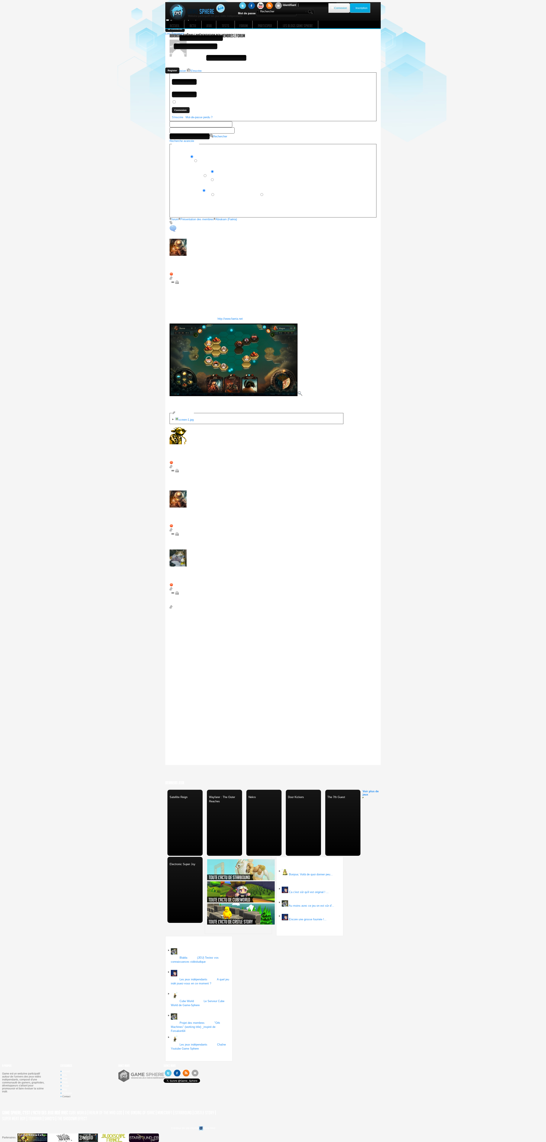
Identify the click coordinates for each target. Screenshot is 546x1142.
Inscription (361, 8)
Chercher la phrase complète (191, 180)
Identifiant (289, 5)
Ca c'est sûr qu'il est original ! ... (309, 892)
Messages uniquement (187, 191)
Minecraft (165, 1112)
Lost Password (174, 33)
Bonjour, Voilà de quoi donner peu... (311, 874)
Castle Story (204, 1112)
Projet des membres (192, 1022)
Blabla (183, 957)
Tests (65, 1082)
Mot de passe (247, 13)
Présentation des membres (197, 219)
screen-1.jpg (186, 419)
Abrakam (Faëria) (226, 219)
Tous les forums (182, 161)
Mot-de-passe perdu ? (199, 117)
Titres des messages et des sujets (237, 195)
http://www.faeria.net (230, 318)
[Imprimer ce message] (177, 283)
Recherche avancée (182, 140)
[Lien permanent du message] (173, 283)
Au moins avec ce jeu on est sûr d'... (311, 905)
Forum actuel (180, 157)
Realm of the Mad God (105, 1112)
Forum (65, 1085)
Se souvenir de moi (189, 102)
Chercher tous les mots (187, 176)
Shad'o (49, 1118)
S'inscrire (177, 117)
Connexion (340, 8)
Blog (64, 1089)
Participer (67, 1093)
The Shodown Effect (72, 1118)
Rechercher (220, 136)
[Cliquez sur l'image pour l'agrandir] (236, 395)
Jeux (64, 1078)
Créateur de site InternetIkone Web (193, 1128)
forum (175, 219)
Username (172, 38)
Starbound (183, 1112)
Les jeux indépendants (193, 979)
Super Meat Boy (14, 1118)
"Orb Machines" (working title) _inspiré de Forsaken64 (195, 1027)
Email (169, 46)
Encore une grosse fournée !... (308, 919)
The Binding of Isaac (140, 1112)
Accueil (66, 1071)
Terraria (35, 1118)
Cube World (187, 1001)
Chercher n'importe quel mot (191, 172)
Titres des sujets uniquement (191, 195)
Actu (64, 1075)
